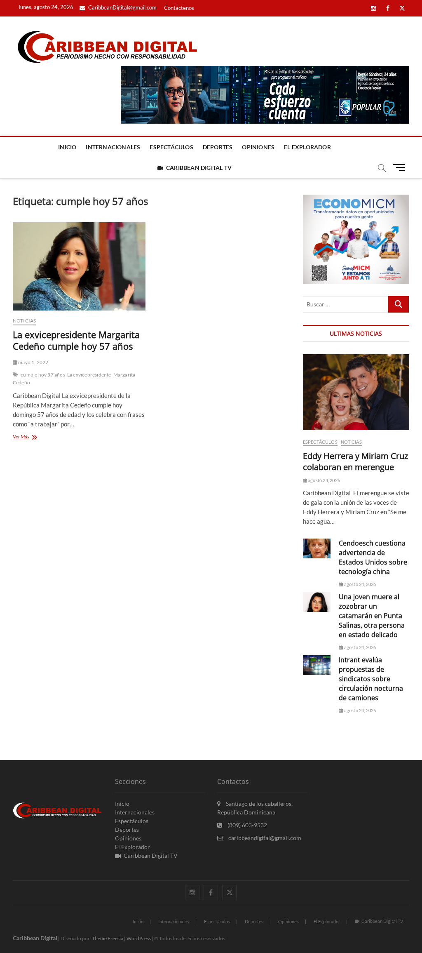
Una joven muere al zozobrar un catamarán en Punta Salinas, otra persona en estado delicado (372, 615)
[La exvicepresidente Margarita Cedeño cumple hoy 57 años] (79, 266)
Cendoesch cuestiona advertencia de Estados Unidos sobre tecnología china (373, 557)
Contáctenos (179, 8)
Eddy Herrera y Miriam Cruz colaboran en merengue (355, 461)
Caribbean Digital (35, 937)
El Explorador (307, 147)
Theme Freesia (107, 938)
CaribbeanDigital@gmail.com (122, 7)
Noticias (24, 321)
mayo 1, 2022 (33, 362)
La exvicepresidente (89, 375)
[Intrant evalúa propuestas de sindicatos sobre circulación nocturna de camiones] (317, 665)
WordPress (139, 938)
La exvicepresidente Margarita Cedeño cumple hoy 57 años (76, 340)
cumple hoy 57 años (43, 375)
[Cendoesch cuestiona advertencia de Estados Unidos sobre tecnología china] (317, 548)
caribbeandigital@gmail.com (264, 837)
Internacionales (113, 147)
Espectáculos (171, 147)
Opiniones (258, 147)
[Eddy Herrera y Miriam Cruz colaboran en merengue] (356, 392)
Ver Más (38, 437)
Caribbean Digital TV (199, 167)
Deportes (218, 147)
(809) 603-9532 (246, 824)
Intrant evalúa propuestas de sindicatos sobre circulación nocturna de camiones (371, 678)
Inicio (67, 147)
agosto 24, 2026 (323, 480)
